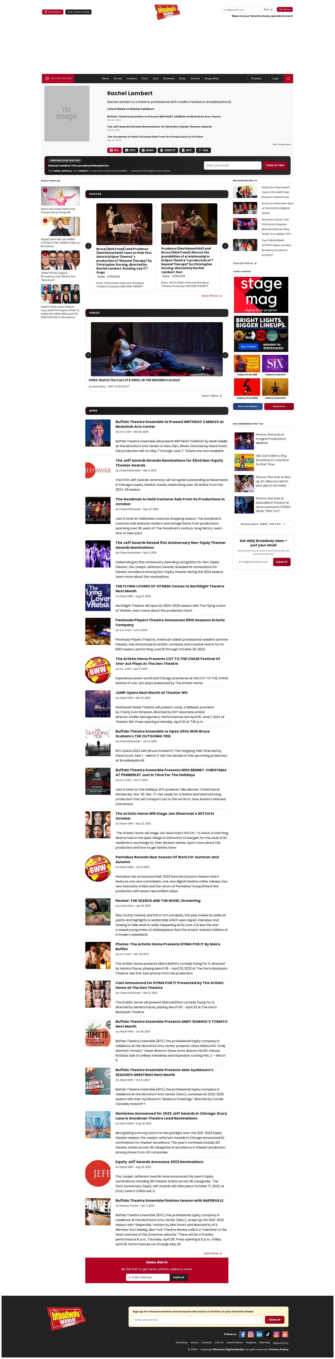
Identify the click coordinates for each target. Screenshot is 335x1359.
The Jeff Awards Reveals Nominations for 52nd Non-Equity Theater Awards (159, 126)
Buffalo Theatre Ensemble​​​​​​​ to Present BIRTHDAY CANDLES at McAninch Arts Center (164, 116)
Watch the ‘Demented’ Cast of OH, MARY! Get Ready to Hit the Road (276, 192)
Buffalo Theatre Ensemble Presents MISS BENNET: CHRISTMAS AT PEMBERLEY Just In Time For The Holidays (171, 772)
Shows (118, 78)
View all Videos (243, 263)
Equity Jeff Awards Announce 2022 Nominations (159, 1161)
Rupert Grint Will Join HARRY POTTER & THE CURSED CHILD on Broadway (60, 233)
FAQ (205, 150)
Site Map (264, 1342)
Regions (251, 1342)
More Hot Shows (248, 406)
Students (168, 78)
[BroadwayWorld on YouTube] (284, 1334)
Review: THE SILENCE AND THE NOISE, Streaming (158, 900)
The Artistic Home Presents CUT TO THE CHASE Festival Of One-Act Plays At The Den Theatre (168, 661)
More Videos (210, 396)
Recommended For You (248, 423)
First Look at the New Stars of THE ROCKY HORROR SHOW (278, 208)
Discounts (279, 406)
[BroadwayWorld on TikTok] (267, 1334)
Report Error (280, 1343)
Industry (132, 78)
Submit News (235, 1342)
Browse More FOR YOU (261, 524)
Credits (169, 150)
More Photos (210, 296)
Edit (189, 150)
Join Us (219, 1342)
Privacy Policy (278, 1349)
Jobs (155, 78)
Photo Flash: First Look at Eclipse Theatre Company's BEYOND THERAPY (120, 284)
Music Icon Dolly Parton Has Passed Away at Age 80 (58, 201)
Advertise (182, 1342)
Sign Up (178, 1277)
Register (256, 78)
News (105, 78)
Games (195, 78)
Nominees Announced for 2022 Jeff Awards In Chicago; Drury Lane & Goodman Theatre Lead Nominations (171, 1116)
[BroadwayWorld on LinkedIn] (259, 1334)
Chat (145, 78)
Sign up (282, 562)
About (194, 1342)
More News (211, 1253)
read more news (282, 144)
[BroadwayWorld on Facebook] (242, 1334)
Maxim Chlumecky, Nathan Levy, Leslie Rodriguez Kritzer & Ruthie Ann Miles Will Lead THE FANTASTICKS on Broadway (60, 303)
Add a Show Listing (78, 11)
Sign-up (268, 9)
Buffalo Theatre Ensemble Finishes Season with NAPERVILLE (170, 1200)
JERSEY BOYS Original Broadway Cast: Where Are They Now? (58, 267)
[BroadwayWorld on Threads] (276, 1334)
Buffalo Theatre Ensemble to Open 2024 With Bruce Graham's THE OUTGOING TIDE (163, 734)
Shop (182, 78)
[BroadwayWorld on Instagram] (250, 1334)
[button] (288, 78)
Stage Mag (211, 78)
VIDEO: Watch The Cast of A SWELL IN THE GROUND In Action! (134, 380)
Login (275, 78)
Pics (132, 150)
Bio (116, 150)
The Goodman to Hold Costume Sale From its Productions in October (155, 137)
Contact (206, 1342)
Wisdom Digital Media (228, 1349)
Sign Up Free (275, 165)
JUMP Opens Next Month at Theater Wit (152, 692)
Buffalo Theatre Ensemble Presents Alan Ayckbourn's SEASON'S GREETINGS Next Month (164, 1072)
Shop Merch (54, 11)
